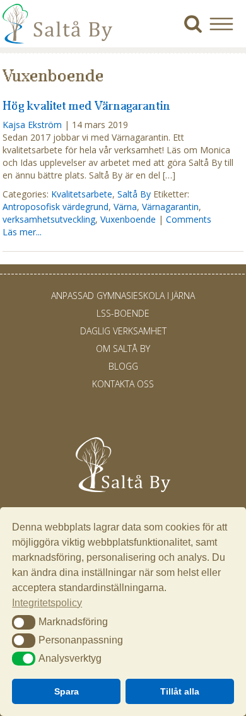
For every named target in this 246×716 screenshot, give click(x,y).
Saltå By (134, 194)
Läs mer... (22, 232)
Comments (188, 219)
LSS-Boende (123, 313)
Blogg (123, 366)
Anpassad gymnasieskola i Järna (123, 296)
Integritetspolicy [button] (47, 602)
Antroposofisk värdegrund (55, 207)
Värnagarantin (170, 207)
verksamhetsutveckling (49, 219)
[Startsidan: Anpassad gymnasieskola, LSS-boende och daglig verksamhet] (57, 41)
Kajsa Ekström (32, 125)
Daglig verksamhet (123, 331)
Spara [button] (66, 691)
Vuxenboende (128, 219)
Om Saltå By (123, 349)
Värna (125, 207)
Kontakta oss (123, 384)
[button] (226, 23)
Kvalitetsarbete (81, 194)
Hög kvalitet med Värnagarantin (86, 105)
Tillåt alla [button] (179, 691)
